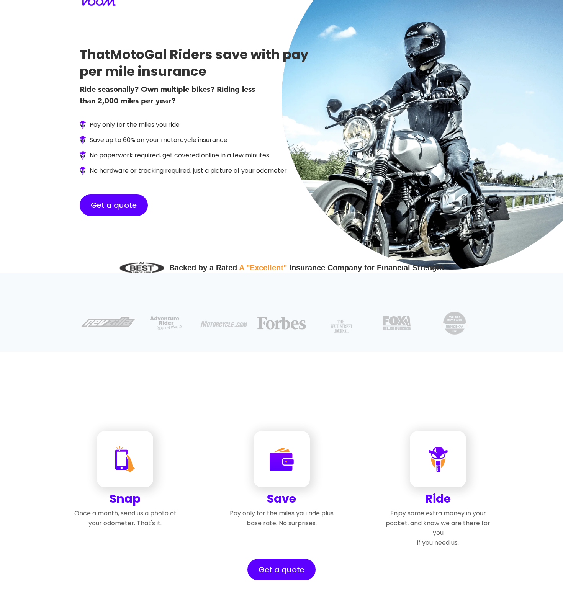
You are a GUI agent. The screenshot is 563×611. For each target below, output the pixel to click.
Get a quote (114, 205)
